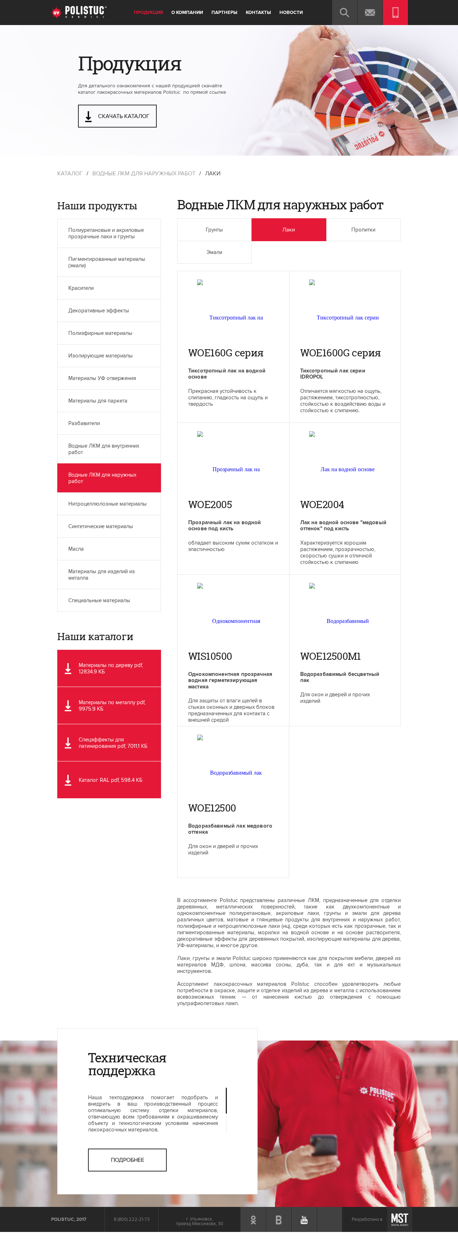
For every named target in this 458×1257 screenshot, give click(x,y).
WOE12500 (212, 809)
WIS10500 (210, 657)
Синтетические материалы (100, 526)
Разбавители (84, 423)
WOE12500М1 (330, 657)
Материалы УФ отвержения (102, 378)
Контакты (258, 12)
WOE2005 (210, 505)
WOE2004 (322, 505)
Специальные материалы (99, 600)
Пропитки (363, 229)
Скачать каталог (123, 116)
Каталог (70, 173)
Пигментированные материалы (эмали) (106, 262)
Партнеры (224, 12)
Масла (76, 549)
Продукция (148, 12)
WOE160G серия (226, 354)
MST (399, 1219)
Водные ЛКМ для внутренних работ (103, 449)
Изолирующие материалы (100, 355)
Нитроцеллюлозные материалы (107, 504)
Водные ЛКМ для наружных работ (143, 173)
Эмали (214, 252)
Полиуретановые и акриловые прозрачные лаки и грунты (106, 233)
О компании (187, 12)
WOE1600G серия (340, 354)
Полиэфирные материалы (100, 333)
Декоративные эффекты (98, 310)
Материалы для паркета (97, 401)
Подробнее (127, 1160)
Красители (81, 288)
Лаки (288, 229)
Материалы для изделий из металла (101, 574)
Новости (291, 12)
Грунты (214, 229)
